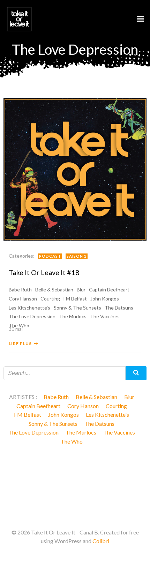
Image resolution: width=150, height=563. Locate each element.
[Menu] (141, 19)
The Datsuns (119, 308)
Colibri (100, 541)
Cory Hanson (23, 299)
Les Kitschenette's (29, 308)
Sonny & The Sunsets (77, 308)
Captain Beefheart (109, 289)
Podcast (50, 256)
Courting (50, 299)
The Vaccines (105, 316)
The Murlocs (73, 316)
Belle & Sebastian (54, 289)
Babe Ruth (20, 289)
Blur (81, 289)
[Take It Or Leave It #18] (75, 168)
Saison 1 (77, 256)
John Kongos (104, 299)
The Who (72, 441)
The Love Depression (32, 316)
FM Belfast (75, 299)
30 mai (16, 329)
